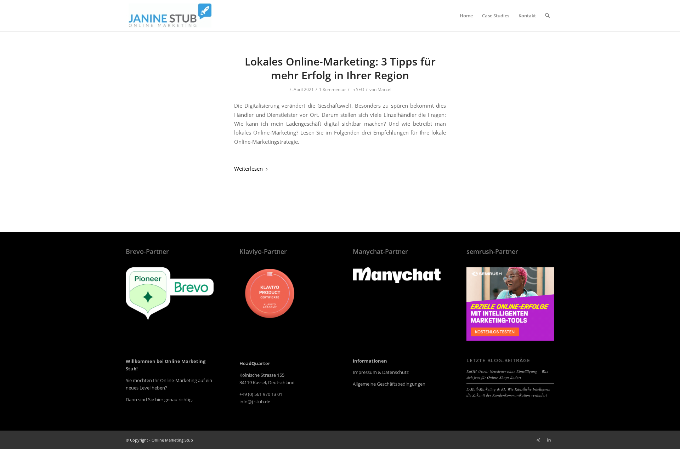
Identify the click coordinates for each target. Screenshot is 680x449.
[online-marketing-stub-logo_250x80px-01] (170, 15)
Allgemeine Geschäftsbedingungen (389, 384)
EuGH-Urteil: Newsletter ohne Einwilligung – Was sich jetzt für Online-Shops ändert (507, 374)
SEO (360, 89)
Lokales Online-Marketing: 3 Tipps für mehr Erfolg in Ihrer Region (340, 68)
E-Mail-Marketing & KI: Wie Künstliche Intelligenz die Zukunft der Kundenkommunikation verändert (508, 392)
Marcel (384, 89)
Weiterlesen (248, 168)
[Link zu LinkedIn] (549, 439)
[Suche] (547, 15)
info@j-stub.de (254, 401)
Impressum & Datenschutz (381, 372)
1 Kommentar (332, 89)
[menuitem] (466, 15)
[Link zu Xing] (538, 439)
